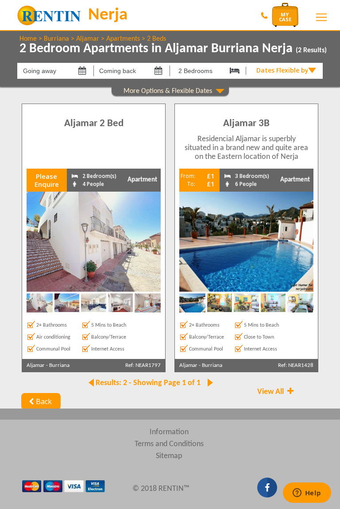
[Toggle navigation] (321, 17)
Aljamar (87, 38)
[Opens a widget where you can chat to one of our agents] (306, 493)
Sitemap (169, 456)
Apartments (123, 38)
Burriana (56, 38)
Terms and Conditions (169, 444)
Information (169, 432)
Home (28, 38)
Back (44, 401)
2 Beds (156, 38)
